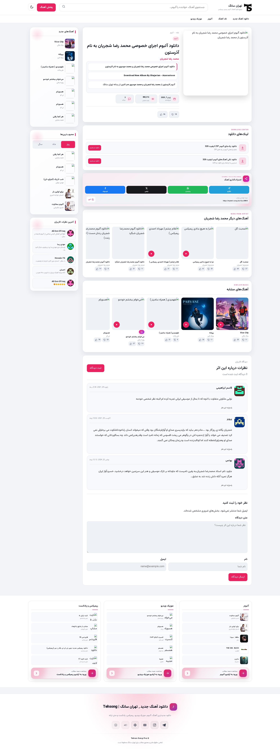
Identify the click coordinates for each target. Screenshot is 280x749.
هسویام (106, 332)
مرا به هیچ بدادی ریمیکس (203, 262)
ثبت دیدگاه (95, 368)
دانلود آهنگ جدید (241, 19)
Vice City (244, 332)
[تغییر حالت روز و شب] (31, 7)
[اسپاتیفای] (116, 725)
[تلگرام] (164, 725)
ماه (54, 144)
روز (68, 144)
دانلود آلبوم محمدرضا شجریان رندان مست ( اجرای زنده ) (87, 262)
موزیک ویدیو (196, 19)
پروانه (211, 332)
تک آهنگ (222, 19)
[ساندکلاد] (125, 725)
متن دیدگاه (241, 518)
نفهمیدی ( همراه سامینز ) (169, 332)
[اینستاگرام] (154, 725)
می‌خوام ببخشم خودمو (135, 336)
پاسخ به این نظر (226, 407)
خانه (177, 33)
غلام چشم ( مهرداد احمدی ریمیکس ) (164, 262)
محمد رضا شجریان (169, 59)
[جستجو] (63, 7)
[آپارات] (135, 725)
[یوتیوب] (145, 725)
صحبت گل (244, 262)
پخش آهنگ (46, 7)
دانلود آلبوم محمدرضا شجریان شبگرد (129, 262)
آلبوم (210, 19)
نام (245, 559)
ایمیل (163, 559)
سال (40, 144)
